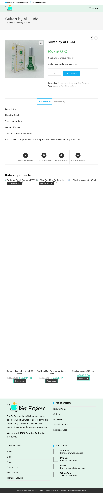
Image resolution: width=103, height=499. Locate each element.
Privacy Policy (26, 491)
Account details (60, 425)
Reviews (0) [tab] (59, 101)
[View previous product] (91, 38)
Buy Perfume (61, 491)
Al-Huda (61, 83)
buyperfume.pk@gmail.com (17, 2)
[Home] (6, 23)
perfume (73, 86)
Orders (56, 414)
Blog (9, 457)
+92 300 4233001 (68, 476)
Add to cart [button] (83, 378)
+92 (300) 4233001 (39, 2)
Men (79, 83)
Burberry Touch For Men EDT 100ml (20, 372)
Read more (19, 381)
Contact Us (12, 467)
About (10, 462)
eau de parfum (70, 83)
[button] (41, 43)
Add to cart (71, 74)
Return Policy (59, 409)
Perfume (85, 83)
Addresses (58, 419)
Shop (9, 452)
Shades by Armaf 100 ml (83, 371)
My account (12, 473)
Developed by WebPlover (77, 491)
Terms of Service (15, 478)
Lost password (60, 430)
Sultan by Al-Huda (23, 23)
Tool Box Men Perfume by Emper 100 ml (51, 372)
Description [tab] (44, 101)
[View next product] (96, 38)
